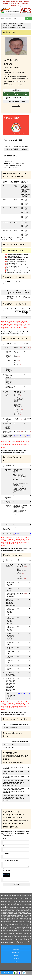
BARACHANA (7, 25)
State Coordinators (16, 952)
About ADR (16, 949)
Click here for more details (16, 101)
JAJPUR (20, 23)
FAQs (16, 961)
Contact (16, 955)
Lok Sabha (11, 15)
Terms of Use (16, 958)
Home (3, 15)
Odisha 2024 (12, 23)
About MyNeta (16, 946)
